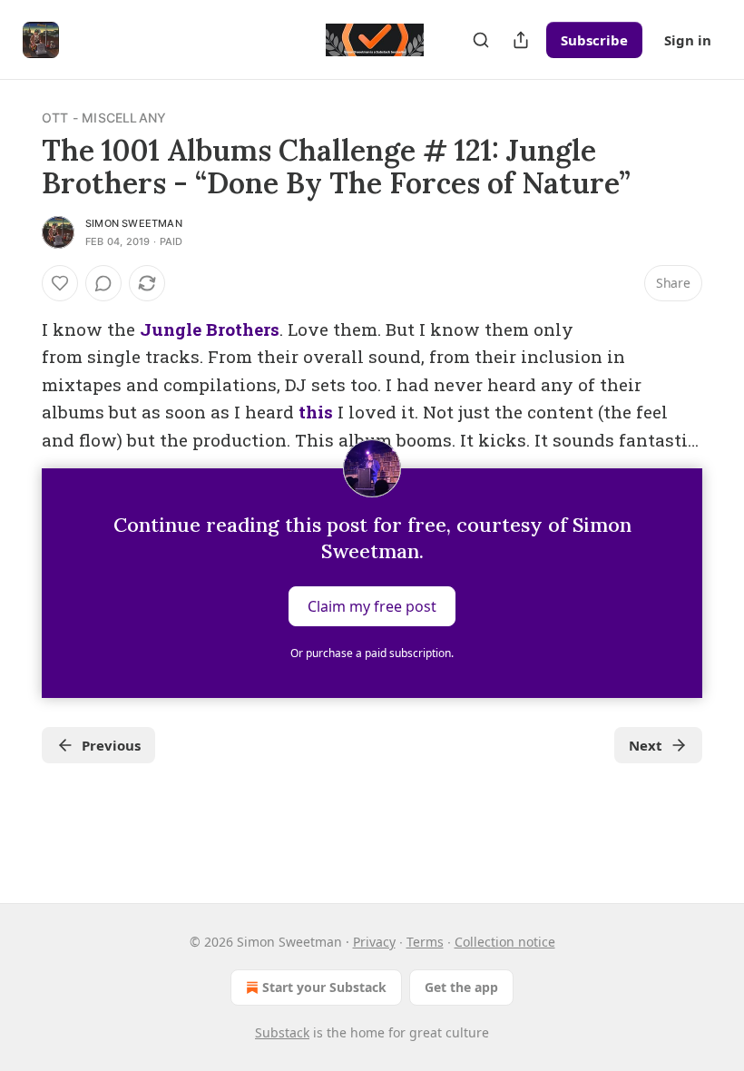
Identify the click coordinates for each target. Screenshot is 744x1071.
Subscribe (594, 40)
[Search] (481, 40)
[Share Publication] (521, 40)
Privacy (374, 941)
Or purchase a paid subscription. (372, 653)
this (316, 411)
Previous (111, 745)
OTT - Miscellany (104, 117)
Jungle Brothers (209, 329)
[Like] (60, 283)
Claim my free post (372, 606)
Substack (282, 1032)
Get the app (461, 987)
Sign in (687, 40)
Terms (425, 941)
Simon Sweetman (133, 223)
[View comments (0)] (103, 283)
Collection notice (505, 941)
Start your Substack (324, 987)
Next (645, 745)
